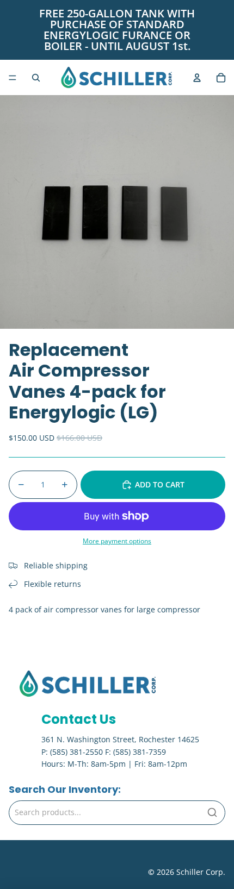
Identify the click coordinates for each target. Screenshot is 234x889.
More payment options (117, 541)
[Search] (212, 812)
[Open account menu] (197, 78)
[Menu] (12, 77)
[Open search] (36, 78)
